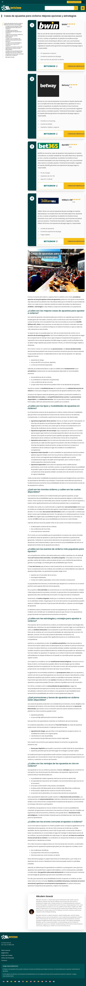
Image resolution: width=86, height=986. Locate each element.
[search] (76, 8)
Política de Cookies (6, 955)
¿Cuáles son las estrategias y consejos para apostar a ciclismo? (13, 44)
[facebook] (2, 2)
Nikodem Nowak (9, 57)
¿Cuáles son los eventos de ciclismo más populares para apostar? (13, 40)
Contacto (4, 960)
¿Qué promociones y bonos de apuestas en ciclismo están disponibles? (13, 48)
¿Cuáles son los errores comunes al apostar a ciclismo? (14, 54)
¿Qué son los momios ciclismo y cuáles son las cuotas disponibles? (14, 36)
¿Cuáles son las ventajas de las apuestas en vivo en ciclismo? (14, 51)
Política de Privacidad (7, 958)
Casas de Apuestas (74, 2)
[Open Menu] (83, 2)
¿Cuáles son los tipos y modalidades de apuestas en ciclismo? (13, 32)
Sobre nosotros (5, 950)
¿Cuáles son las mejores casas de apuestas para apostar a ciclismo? (13, 28)
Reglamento (5, 952)
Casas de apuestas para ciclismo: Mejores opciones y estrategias (13, 24)
